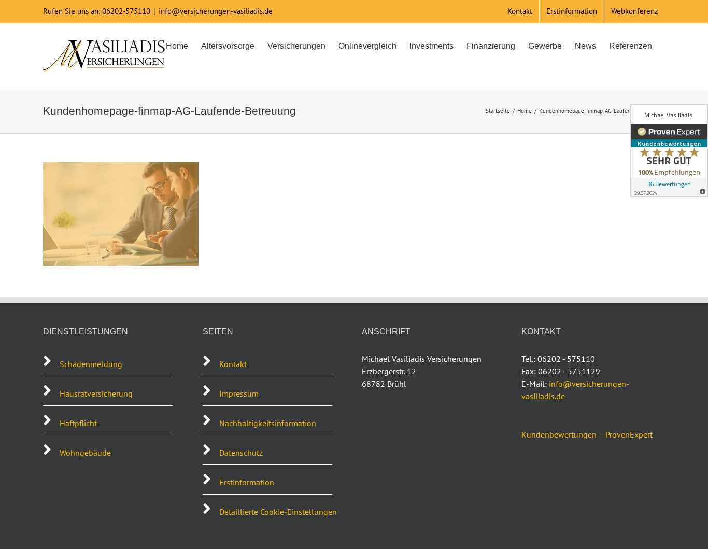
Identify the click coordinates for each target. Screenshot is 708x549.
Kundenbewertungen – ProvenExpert (587, 434)
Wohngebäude (85, 452)
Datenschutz (241, 452)
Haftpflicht (78, 423)
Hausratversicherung (96, 393)
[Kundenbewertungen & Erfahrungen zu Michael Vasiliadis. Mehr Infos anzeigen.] (669, 150)
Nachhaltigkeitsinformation (267, 423)
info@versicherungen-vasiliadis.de (216, 11)
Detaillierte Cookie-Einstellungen (278, 511)
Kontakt (233, 364)
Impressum (239, 393)
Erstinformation (246, 482)
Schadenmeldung (92, 364)
